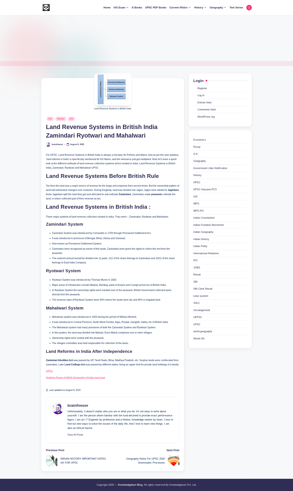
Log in (200, 95)
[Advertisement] (146, 38)
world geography (202, 331)
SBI (195, 281)
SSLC (196, 303)
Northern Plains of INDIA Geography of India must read (75, 377)
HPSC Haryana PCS (205, 189)
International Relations (206, 253)
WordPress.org (206, 116)
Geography (199, 161)
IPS (195, 260)
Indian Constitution (204, 217)
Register (202, 88)
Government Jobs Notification (210, 168)
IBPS (196, 203)
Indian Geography (203, 232)
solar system (200, 296)
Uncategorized (201, 310)
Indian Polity (200, 246)
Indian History (201, 239)
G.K (50, 119)
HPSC (196, 182)
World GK (198, 338)
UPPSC (197, 317)
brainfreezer (77, 405)
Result (197, 274)
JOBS (196, 267)
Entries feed (204, 102)
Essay (197, 146)
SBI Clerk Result (202, 288)
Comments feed (206, 109)
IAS (71, 119)
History (60, 119)
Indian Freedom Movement (208, 225)
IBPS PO (198, 210)
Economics (199, 139)
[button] (75, 434)
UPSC (49, 371)
